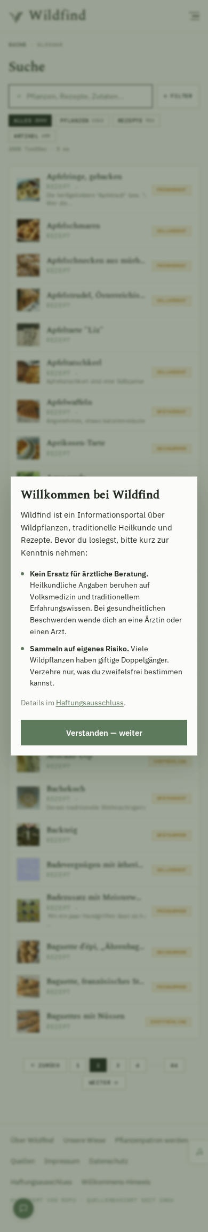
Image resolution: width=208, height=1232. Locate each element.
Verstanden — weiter (104, 732)
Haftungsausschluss (90, 702)
